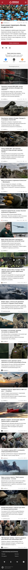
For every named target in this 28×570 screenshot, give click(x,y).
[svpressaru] (2, 458)
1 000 (25, 220)
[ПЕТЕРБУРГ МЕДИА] (2, 311)
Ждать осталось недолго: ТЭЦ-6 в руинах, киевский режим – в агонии (12, 478)
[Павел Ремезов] (2, 161)
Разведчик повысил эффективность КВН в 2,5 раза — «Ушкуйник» (13, 390)
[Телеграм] (4, 562)
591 (26, 458)
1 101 (25, 161)
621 (26, 400)
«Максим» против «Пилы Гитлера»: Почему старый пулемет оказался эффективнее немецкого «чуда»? (13, 271)
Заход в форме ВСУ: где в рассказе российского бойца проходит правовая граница (11, 150)
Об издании (4, 556)
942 (26, 250)
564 (26, 518)
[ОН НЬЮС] (2, 220)
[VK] (17, 562)
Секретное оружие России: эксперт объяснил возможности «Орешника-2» (13, 211)
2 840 (25, 99)
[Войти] (25, 2)
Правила (16, 556)
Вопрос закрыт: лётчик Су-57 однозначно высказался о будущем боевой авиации (12, 302)
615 (26, 430)
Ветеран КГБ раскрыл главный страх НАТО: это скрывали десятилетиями (13, 508)
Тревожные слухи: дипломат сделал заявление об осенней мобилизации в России (13, 361)
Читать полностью (14, 43)
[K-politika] (2, 341)
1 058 (25, 191)
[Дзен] (24, 562)
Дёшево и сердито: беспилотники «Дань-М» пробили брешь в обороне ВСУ (13, 420)
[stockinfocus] (2, 22)
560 (26, 547)
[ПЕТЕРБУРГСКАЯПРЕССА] (2, 518)
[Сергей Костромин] (2, 99)
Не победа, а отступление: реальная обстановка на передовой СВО (11, 331)
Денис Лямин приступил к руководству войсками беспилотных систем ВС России (12, 240)
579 (26, 488)
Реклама (3, 553)
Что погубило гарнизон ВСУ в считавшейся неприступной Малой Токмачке (13, 450)
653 (26, 341)
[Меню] (2, 2)
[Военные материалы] (14, 2)
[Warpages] (2, 370)
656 (26, 311)
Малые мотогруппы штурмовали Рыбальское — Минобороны (13, 181)
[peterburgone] (2, 431)
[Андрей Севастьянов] (2, 191)
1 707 (25, 129)
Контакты (17, 553)
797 (26, 282)
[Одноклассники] (11, 562)
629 (26, 370)
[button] (2, 47)
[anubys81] (2, 282)
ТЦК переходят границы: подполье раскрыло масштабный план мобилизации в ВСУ (13, 538)
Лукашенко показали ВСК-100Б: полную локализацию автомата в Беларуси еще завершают (12, 88)
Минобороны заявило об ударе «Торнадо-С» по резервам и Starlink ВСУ (13, 119)
